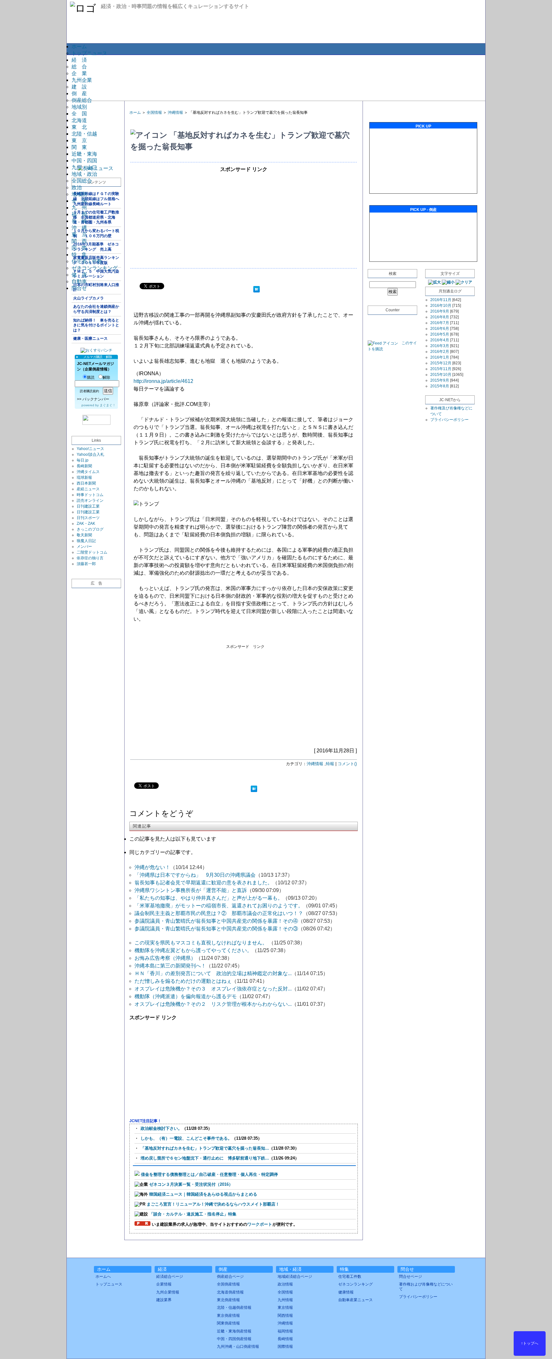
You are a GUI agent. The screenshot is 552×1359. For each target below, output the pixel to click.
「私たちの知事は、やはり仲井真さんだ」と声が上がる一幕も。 (208, 898)
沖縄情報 (175, 112)
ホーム (79, 46)
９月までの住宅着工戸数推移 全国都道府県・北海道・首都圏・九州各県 (96, 217)
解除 (106, 377)
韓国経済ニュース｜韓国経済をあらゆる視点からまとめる (203, 1194)
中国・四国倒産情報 (234, 1339)
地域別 (79, 107)
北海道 (79, 120)
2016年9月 (439, 311)
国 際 (79, 248)
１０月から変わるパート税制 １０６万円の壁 (96, 233)
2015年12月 (440, 363)
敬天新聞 (84, 535)
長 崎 (79, 221)
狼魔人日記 (86, 541)
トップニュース (89, 53)
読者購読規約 (89, 391)
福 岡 (79, 214)
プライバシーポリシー (449, 419)
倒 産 (79, 93)
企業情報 (164, 1284)
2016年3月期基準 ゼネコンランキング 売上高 (96, 247)
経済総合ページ (169, 1276)
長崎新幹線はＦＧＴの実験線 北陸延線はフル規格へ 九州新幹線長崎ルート (97, 198)
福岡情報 (285, 1331)
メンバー (84, 546)
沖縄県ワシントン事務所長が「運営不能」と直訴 (190, 890)
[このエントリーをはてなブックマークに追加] (256, 290)
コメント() (347, 763)
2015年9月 (439, 380)
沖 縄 (79, 227)
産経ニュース (88, 489)
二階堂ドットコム (92, 552)
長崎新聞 (84, 466)
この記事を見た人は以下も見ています (172, 839)
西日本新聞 (86, 483)
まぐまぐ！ (108, 405)
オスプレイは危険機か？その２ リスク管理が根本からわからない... (213, 1004)
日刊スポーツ (88, 518)
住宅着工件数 (87, 261)
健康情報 (346, 1292)
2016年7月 (439, 323)
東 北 (79, 127)
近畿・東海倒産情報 (234, 1331)
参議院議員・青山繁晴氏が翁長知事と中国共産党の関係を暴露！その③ (216, 928)
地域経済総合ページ (295, 1276)
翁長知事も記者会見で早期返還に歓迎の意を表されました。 (203, 882)
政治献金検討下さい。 (161, 1128)
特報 (330, 763)
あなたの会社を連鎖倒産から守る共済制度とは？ (96, 309)
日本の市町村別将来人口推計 (96, 287)
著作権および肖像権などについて (426, 1286)
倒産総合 (82, 100)
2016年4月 (439, 340)
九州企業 (82, 80)
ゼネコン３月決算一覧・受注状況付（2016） (191, 1184)
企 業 (79, 73)
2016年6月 (439, 328)
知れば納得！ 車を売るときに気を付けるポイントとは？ (96, 325)
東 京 (79, 140)
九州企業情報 (167, 1292)
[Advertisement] (275, 77)
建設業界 (164, 1300)
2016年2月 (439, 351)
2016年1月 (439, 357)
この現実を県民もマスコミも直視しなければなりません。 (201, 942)
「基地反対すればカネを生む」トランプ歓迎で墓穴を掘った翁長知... (205, 1148)
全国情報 (154, 112)
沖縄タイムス (88, 472)
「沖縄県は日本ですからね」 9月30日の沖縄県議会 (195, 875)
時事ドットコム (90, 495)
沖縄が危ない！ (152, 867)
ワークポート (259, 1224)
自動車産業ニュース (355, 1300)
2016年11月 (440, 300)
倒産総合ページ (230, 1276)
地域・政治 (84, 174)
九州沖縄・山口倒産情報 (238, 1346)
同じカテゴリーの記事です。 (162, 852)
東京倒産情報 (228, 1315)
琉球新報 (84, 477)
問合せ (79, 288)
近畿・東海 (84, 154)
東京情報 (285, 1307)
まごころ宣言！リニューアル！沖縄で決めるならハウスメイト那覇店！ (213, 1204)
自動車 (79, 281)
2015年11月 (440, 369)
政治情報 (285, 1284)
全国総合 (82, 180)
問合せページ (410, 1276)
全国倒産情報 (228, 1284)
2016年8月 (439, 317)
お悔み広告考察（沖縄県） (165, 958)
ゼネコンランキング (95, 268)
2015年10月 (440, 374)
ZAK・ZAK (86, 523)
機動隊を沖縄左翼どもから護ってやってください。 (193, 950)
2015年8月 (439, 386)
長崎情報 (285, 1339)
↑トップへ (529, 1343)
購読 (91, 377)
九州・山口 (84, 167)
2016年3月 (439, 346)
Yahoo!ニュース (90, 449)
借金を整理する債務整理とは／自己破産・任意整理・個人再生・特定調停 (209, 1174)
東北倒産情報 (228, 1300)
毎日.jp (82, 460)
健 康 (79, 274)
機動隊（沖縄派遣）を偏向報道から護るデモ (185, 996)
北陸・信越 (84, 133)
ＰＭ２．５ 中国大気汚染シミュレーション (96, 274)
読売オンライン (90, 500)
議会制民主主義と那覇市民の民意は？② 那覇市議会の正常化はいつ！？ (218, 913)
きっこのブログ (90, 529)
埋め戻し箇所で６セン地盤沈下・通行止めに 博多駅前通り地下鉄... (205, 1158)
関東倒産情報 (228, 1323)
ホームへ (103, 1276)
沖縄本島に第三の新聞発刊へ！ (170, 965)
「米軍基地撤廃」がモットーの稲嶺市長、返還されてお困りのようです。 (218, 905)
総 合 (79, 66)
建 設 (79, 86)
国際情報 (285, 1346)
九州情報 (285, 1300)
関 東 (79, 147)
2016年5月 (439, 334)
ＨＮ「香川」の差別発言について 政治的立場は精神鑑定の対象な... (213, 973)
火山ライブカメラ (88, 298)
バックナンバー (95, 399)
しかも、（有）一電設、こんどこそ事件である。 (186, 1138)
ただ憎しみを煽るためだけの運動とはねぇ (183, 981)
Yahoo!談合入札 (90, 454)
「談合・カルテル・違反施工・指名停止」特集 (192, 1214)
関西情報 (285, 1315)
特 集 (79, 254)
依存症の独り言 (90, 558)
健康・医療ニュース (90, 338)
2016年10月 (440, 305)
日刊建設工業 (88, 506)
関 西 (79, 241)
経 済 (79, 60)
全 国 (79, 113)
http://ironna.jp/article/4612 (163, 381)
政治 (77, 187)
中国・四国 (84, 160)
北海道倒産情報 (230, 1292)
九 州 (79, 207)
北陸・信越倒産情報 (234, 1307)
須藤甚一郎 (86, 564)
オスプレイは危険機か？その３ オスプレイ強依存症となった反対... (213, 988)
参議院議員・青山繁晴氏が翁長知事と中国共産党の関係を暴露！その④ (216, 921)
